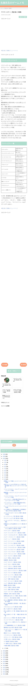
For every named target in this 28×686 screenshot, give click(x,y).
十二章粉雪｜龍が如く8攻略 (11, 641)
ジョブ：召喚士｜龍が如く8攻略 (12, 587)
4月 (5, 475)
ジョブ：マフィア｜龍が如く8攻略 (12, 572)
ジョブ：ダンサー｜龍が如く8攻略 (12, 562)
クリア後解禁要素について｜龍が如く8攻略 (14, 625)
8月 (5, 466)
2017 (4, 663)
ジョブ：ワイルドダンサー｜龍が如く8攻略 (14, 547)
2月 (5, 479)
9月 (5, 464)
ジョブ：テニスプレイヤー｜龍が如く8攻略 (14, 532)
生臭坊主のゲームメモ (12, 2)
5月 (5, 472)
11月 (5, 462)
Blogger (16, 680)
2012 (4, 674)
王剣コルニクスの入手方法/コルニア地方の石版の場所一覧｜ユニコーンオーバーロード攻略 (15, 486)
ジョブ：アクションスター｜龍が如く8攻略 (14, 553)
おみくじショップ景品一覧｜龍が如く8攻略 (14, 617)
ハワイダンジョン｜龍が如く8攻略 (12, 635)
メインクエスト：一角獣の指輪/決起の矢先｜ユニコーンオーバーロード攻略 (15, 503)
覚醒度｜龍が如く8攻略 (9, 585)
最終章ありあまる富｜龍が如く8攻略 (13, 627)
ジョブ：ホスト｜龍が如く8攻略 (12, 564)
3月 (5, 477)
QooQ (16, 685)
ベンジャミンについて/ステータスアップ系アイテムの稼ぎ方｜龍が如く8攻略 (15, 528)
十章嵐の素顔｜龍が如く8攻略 (11, 645)
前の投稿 (23, 364)
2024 (4, 458)
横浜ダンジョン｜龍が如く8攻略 (12, 633)
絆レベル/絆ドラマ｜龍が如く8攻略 (12, 608)
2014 (4, 669)
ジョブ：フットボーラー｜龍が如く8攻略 (14, 545)
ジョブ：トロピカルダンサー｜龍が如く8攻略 (15, 534)
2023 (4, 651)
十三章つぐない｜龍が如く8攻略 (12, 639)
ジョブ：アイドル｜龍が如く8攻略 (12, 543)
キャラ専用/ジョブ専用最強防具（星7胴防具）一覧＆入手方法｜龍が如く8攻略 (15, 510)
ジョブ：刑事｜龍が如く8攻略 (11, 579)
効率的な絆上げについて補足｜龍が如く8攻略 (15, 595)
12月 (5, 460)
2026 (4, 454)
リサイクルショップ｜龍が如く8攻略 (13, 606)
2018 (4, 661)
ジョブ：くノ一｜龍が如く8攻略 (12, 539)
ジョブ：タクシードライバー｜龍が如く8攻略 (15, 570)
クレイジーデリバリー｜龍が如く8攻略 (13, 619)
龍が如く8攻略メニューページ (10, 50)
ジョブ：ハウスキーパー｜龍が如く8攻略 (14, 537)
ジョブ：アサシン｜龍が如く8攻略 (12, 566)
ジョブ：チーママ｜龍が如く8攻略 (12, 577)
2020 (4, 657)
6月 (5, 470)
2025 (4, 456)
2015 (4, 667)
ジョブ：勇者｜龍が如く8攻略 (11, 589)
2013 (4, 671)
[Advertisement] (14, 33)
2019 (4, 659)
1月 (5, 648)
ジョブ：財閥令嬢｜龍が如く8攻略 (12, 568)
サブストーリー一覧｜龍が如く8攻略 (13, 637)
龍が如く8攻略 (23, 16)
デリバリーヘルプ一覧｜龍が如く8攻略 (13, 518)
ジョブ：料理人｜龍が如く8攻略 (12, 558)
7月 (5, 468)
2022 (4, 653)
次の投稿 (4, 364)
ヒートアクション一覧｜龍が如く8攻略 (13, 516)
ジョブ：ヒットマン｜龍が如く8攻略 (13, 574)
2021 (4, 655)
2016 (4, 665)
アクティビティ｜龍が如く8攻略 (12, 530)
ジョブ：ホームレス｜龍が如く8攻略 (13, 581)
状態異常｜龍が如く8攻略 (10, 560)
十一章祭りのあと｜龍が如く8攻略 (12, 643)
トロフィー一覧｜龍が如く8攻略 (12, 597)
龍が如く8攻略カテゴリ (14, 371)
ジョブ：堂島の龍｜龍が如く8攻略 (12, 583)
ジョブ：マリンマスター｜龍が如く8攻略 (14, 551)
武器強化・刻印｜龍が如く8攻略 (12, 593)
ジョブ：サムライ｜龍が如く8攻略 (12, 555)
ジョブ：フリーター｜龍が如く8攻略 (13, 591)
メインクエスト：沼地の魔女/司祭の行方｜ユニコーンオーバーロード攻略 (15, 500)
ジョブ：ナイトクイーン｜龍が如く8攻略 (14, 541)
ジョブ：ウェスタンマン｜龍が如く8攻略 (14, 549)
